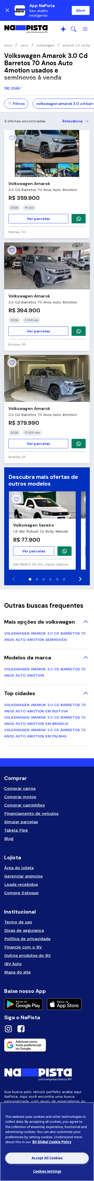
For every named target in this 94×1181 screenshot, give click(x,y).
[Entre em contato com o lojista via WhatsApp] (64, 551)
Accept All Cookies (47, 1158)
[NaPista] (26, 29)
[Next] (80, 579)
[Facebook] (21, 1029)
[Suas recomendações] (63, 29)
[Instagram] (8, 1029)
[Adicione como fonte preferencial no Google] (47, 1045)
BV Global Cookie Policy (51, 1142)
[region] (47, 1141)
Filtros (19, 103)
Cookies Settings (47, 1171)
